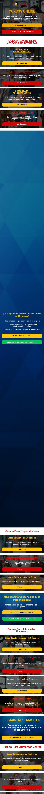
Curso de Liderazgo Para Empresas (22, 679)
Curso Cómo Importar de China (22, 577)
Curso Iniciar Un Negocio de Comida (22, 557)
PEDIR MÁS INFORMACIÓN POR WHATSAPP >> (22, 342)
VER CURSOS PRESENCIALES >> (22, 612)
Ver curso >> (22, 549)
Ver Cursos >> (22, 63)
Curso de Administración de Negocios (22, 638)
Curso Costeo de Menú (22, 699)
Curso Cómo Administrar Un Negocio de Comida (22, 658)
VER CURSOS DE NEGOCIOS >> (22, 336)
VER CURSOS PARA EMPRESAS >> (22, 738)
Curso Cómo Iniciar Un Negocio (22, 538)
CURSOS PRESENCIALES (21, 112)
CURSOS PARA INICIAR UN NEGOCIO (22, 51)
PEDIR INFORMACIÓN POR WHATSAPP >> (22, 619)
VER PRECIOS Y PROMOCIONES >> (22, 32)
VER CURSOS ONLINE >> (22, 25)
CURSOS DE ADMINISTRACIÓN (22, 71)
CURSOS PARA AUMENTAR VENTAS (22, 92)
